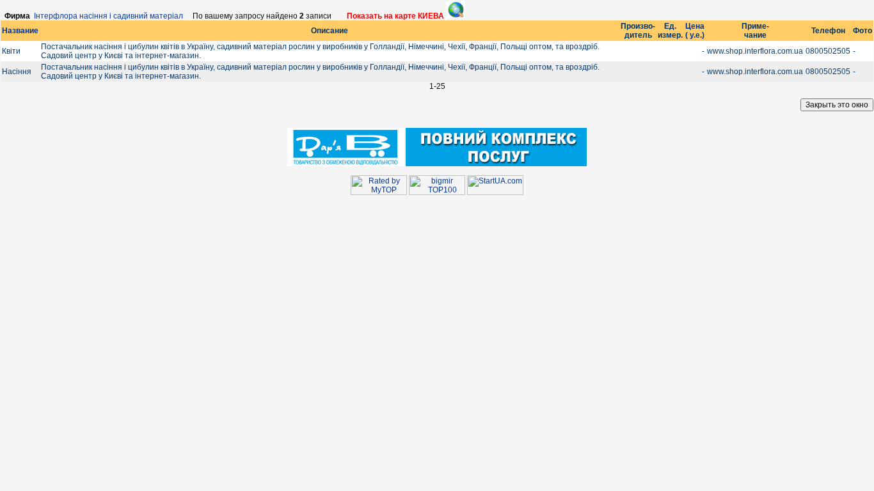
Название (20, 30)
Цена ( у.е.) (694, 31)
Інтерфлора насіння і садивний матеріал (108, 16)
